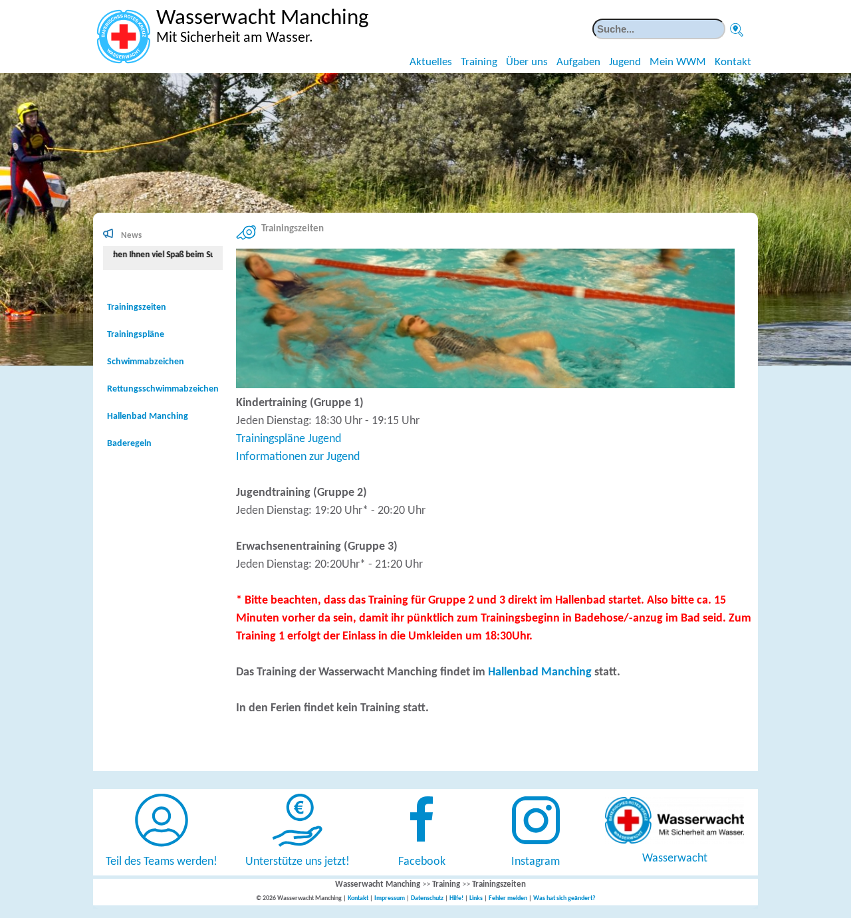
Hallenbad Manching (540, 672)
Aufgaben (578, 62)
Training (479, 62)
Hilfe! (456, 898)
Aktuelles (431, 62)
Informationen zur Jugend (298, 457)
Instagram (535, 862)
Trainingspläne (135, 335)
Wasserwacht (674, 858)
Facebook (421, 862)
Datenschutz (427, 898)
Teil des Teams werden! (161, 862)
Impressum (389, 898)
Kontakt (733, 62)
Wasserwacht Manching (377, 884)
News (131, 235)
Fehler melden (508, 898)
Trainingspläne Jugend (288, 439)
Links (476, 898)
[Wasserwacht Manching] (123, 36)
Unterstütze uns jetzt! (297, 862)
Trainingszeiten (136, 307)
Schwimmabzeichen (145, 362)
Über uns (527, 62)
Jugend (625, 62)
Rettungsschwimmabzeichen (163, 389)
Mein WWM (678, 62)
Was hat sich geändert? (564, 898)
